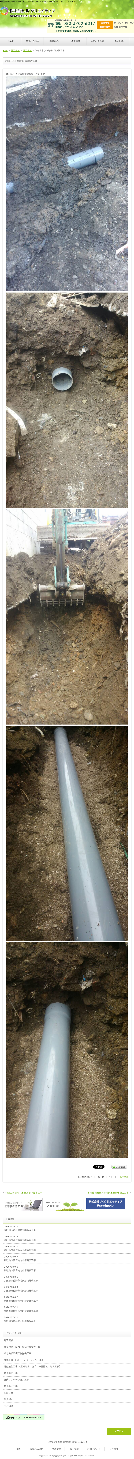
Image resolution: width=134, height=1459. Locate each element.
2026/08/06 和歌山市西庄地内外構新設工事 (20, 1268)
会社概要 (119, 41)
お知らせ (8, 1392)
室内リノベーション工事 (16, 1379)
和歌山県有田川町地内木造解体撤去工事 (108, 1192)
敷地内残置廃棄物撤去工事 (17, 1353)
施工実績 (75, 41)
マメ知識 (8, 1405)
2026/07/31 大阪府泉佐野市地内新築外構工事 (21, 1309)
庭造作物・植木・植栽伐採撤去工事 (22, 1347)
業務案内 (54, 41)
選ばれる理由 (32, 41)
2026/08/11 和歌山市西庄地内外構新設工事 (20, 1248)
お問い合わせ (97, 41)
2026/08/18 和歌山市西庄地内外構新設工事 (20, 1238)
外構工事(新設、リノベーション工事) (23, 1360)
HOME (11, 41)
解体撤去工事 (11, 1373)
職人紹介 (8, 1399)
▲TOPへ (119, 1431)
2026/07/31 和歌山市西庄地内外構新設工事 (20, 1319)
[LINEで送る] (119, 1166)
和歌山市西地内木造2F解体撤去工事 (23, 1192)
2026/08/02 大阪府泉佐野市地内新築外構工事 (21, 1299)
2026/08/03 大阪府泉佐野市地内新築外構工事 (21, 1289)
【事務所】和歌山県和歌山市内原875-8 (67, 1442)
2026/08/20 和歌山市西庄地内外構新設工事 (20, 1228)
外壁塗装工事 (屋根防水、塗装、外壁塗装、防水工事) (32, 1366)
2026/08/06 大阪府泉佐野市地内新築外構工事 (21, 1279)
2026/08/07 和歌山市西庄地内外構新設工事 (20, 1258)
